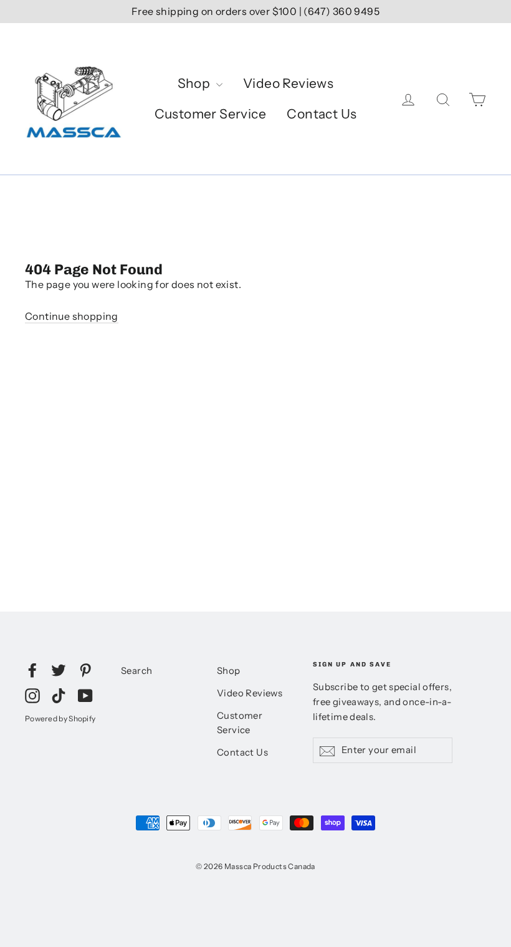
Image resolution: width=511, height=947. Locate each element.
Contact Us (321, 114)
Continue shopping (71, 316)
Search (136, 670)
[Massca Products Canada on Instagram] (32, 695)
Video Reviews (288, 83)
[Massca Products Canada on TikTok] (58, 695)
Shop (195, 83)
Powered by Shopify (60, 718)
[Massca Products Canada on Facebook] (32, 669)
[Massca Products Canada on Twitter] (58, 669)
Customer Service (210, 114)
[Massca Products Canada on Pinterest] (85, 669)
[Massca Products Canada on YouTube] (85, 695)
